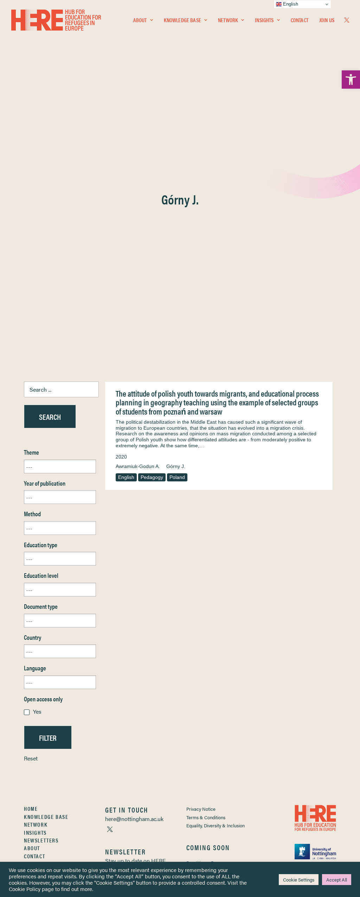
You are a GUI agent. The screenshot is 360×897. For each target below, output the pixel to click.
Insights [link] (264, 20)
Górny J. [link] (175, 466)
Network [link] (228, 20)
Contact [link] (299, 20)
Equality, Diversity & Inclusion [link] (215, 825)
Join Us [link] (326, 20)
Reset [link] (31, 758)
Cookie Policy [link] (24, 888)
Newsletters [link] (41, 840)
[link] (351, 79)
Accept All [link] (336, 879)
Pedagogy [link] (152, 477)
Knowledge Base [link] (182, 20)
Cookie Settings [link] (298, 879)
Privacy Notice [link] (201, 809)
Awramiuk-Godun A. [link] (138, 466)
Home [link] (31, 808)
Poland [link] (177, 477)
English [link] (126, 477)
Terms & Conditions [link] (205, 817)
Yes (37, 711)
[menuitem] (143, 20)
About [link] (140, 20)
